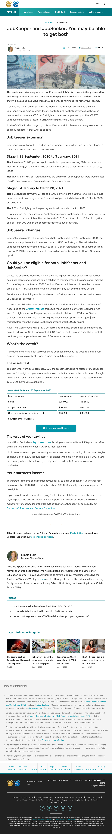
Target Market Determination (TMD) (76, 716)
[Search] (104, 4)
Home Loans (28, 12)
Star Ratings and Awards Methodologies (52, 800)
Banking (101, 766)
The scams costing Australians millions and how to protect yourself (18, 660)
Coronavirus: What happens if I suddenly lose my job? (43, 605)
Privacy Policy (17, 797)
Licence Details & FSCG (44, 797)
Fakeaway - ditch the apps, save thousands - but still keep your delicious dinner (43, 660)
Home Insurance (77, 767)
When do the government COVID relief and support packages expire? (51, 616)
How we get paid (61, 797)
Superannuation (77, 12)
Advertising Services (76, 800)
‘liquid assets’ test (42, 442)
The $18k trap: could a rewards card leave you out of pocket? (93, 660)
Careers (32, 800)
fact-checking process (41, 537)
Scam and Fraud (21, 800)
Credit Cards (60, 12)
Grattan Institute (35, 308)
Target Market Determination (65, 820)
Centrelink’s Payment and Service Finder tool (31, 508)
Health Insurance (95, 12)
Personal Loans (44, 12)
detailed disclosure (42, 705)
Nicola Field (20, 48)
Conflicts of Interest (93, 797)
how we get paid (36, 708)
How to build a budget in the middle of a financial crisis (43, 611)
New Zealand (92, 800)
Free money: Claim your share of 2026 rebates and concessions (66, 660)
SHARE (101, 48)
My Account (31, 782)
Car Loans (32, 767)
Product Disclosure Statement (42, 820)
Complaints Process (56, 802)
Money (41, 579)
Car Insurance (90, 767)
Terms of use (28, 797)
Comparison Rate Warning (53, 740)
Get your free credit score (56, 428)
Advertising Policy (76, 797)
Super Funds (52, 767)
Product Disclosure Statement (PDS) (44, 716)
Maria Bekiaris (77, 533)
